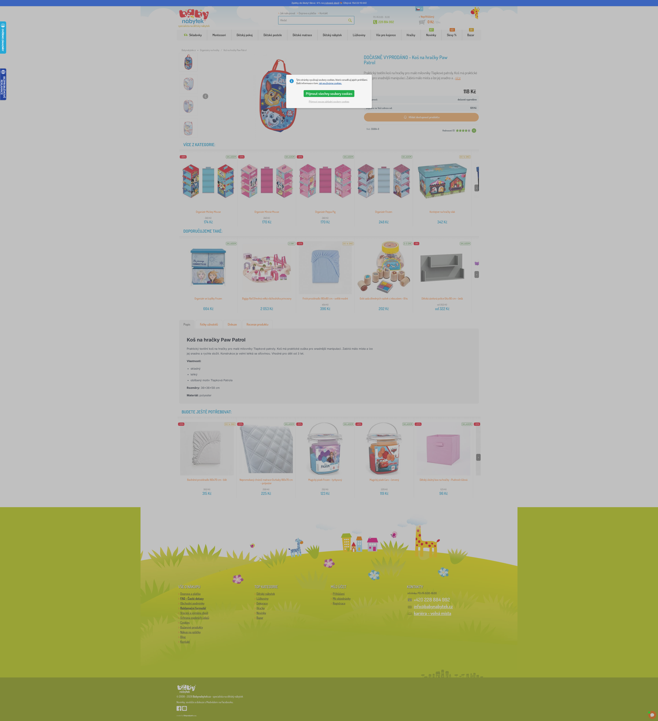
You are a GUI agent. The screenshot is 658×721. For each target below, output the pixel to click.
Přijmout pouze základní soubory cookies (329, 101)
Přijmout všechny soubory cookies (329, 93)
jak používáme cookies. (330, 83)
